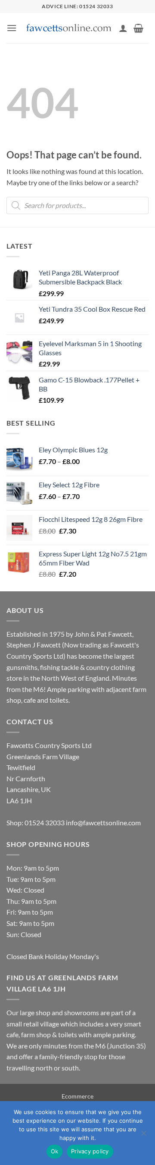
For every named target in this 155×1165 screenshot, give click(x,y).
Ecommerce (77, 1096)
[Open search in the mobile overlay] (77, 205)
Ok (55, 1151)
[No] (143, 1136)
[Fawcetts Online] (69, 28)
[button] (11, 27)
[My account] (123, 28)
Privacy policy (90, 1151)
